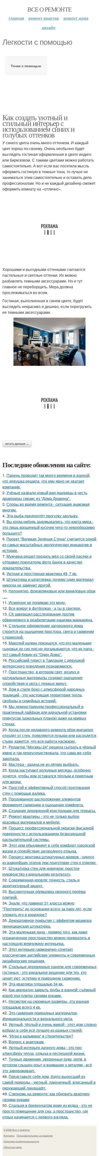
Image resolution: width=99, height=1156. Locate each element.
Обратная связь (13, 1147)
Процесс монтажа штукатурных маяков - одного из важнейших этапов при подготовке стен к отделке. (49, 859)
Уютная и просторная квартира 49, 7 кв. (41, 573)
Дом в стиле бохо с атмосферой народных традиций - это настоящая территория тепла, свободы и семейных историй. (43, 694)
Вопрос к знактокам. (26, 1041)
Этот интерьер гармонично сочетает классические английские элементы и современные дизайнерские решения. (48, 955)
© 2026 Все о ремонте (17, 1129)
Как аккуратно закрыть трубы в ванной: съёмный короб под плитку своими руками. (49, 992)
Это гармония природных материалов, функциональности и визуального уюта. (40, 1015)
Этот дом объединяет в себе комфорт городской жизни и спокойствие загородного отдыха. (48, 848)
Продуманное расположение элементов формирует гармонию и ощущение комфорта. (43, 802)
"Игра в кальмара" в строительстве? (41, 1036)
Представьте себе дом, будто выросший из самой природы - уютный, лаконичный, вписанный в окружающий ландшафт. (49, 1082)
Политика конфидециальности (21, 1141)
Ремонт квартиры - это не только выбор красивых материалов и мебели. (40, 819)
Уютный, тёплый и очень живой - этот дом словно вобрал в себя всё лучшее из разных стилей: (49, 1027)
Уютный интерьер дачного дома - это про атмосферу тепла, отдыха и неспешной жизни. (43, 1050)
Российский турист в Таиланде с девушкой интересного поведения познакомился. (43, 663)
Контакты (9, 1135)
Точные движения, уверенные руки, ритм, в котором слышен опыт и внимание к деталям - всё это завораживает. (47, 1064)
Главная (16, 18)
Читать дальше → (17, 444)
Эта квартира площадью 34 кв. (36, 984)
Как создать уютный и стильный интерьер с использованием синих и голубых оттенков (38, 126)
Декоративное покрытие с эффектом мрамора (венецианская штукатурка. (47, 923)
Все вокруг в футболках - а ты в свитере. (45, 608)
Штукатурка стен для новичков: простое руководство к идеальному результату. (41, 871)
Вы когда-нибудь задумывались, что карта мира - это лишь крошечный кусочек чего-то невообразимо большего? (48, 527)
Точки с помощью (26, 65)
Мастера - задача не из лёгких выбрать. (44, 764)
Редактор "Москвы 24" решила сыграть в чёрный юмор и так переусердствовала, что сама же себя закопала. (49, 752)
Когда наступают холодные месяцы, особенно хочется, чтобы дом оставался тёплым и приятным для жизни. (47, 775)
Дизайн (49, 27)
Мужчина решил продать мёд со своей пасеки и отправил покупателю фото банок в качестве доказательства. (47, 562)
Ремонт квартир (43, 18)
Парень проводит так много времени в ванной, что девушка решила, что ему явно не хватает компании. (46, 481)
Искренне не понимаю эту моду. (37, 602)
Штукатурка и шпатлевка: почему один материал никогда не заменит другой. (47, 582)
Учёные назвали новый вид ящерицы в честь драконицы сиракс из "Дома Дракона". (44, 495)
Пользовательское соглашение (35, 1135)
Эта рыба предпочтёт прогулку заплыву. (42, 516)
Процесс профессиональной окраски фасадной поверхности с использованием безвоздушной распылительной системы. (48, 833)
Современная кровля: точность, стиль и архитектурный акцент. (41, 882)
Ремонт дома (75, 18)
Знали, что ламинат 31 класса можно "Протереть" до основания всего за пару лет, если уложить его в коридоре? (47, 908)
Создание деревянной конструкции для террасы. (52, 810)
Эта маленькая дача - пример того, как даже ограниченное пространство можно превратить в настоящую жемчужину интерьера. (46, 937)
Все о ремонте (49, 9)
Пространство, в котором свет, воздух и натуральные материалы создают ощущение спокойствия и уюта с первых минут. (42, 677)
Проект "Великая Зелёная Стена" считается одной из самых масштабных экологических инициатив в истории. (49, 544)
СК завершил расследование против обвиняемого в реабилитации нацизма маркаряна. (47, 617)
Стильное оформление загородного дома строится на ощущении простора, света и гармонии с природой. (48, 631)
